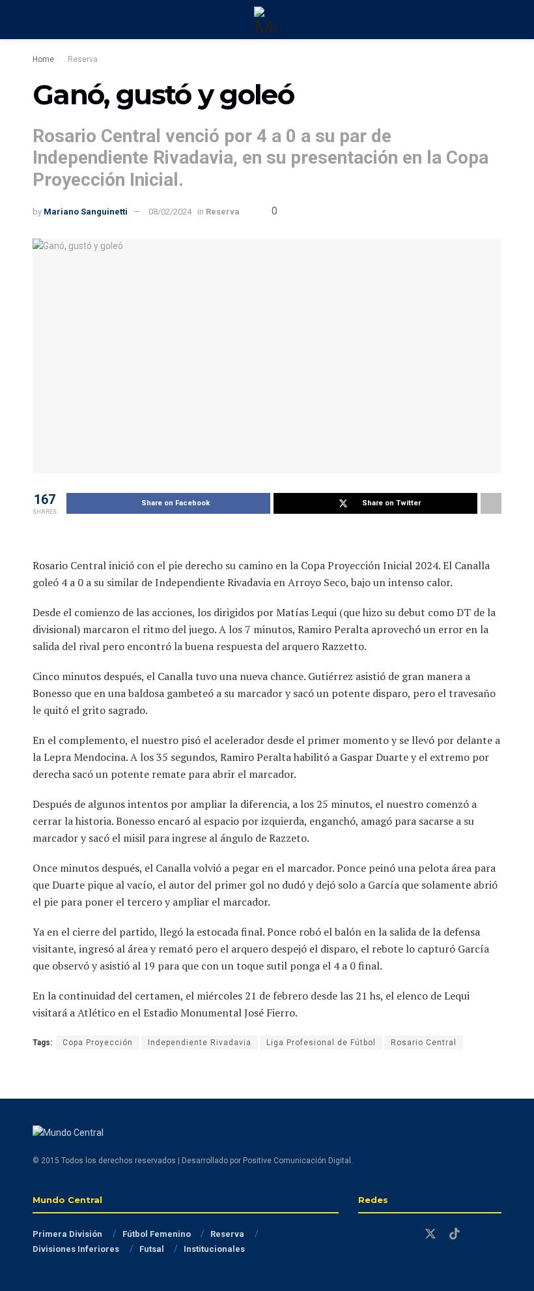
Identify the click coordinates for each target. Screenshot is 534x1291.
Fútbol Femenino (156, 1234)
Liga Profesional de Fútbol (321, 1042)
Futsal (151, 1249)
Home (43, 59)
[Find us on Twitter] (430, 1234)
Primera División (67, 1234)
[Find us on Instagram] (384, 1234)
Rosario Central (424, 1042)
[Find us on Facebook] (362, 1234)
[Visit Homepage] (267, 20)
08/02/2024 (169, 211)
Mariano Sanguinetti (86, 211)
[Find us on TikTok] (454, 1234)
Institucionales (214, 1249)
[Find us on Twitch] (407, 1234)
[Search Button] (495, 19)
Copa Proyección (98, 1042)
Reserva (83, 59)
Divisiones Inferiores (76, 1249)
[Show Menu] (38, 19)
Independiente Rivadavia (199, 1042)
